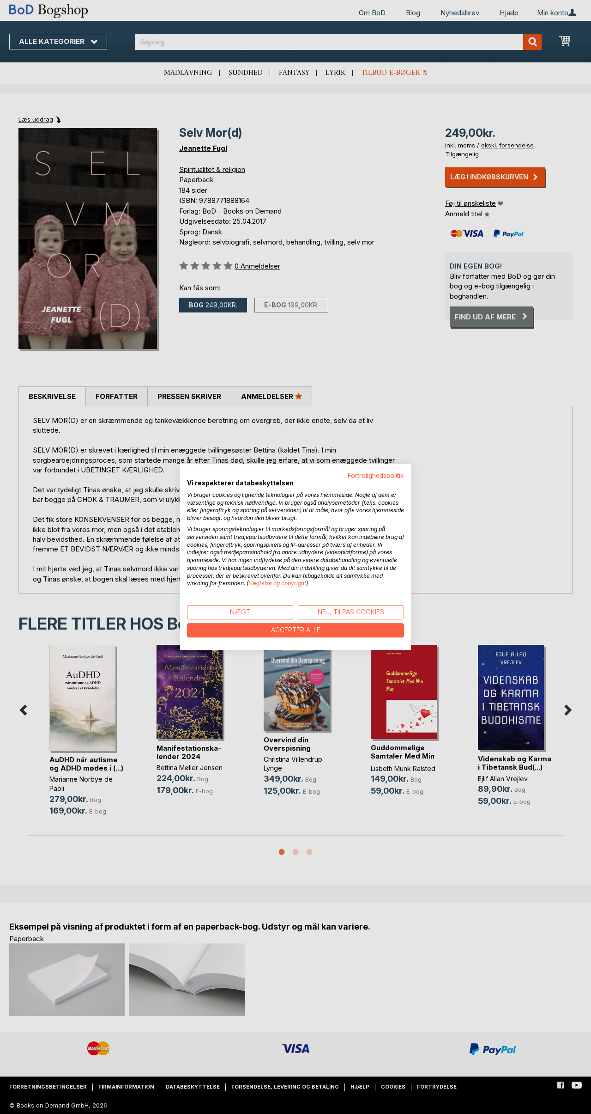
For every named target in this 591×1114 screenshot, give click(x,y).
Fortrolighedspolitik (376, 475)
